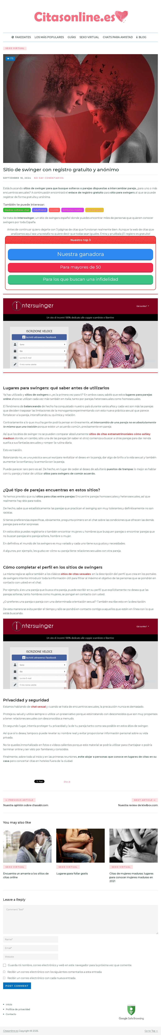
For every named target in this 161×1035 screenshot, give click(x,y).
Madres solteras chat (17, 210)
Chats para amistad (118, 37)
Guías (72, 37)
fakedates (22, 37)
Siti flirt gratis (94, 210)
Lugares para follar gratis (72, 873)
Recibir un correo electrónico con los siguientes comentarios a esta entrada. (54, 971)
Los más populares (49, 37)
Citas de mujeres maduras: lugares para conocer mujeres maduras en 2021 (131, 877)
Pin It (67, 781)
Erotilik (54, 210)
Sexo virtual (89, 37)
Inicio (9, 1004)
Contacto (11, 1014)
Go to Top (150, 1030)
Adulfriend (40, 210)
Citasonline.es (10, 1030)
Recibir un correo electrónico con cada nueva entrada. (41, 978)
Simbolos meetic (72, 210)
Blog (142, 37)
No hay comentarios (49, 178)
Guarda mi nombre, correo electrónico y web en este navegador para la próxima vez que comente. (70, 965)
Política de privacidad (18, 1009)
